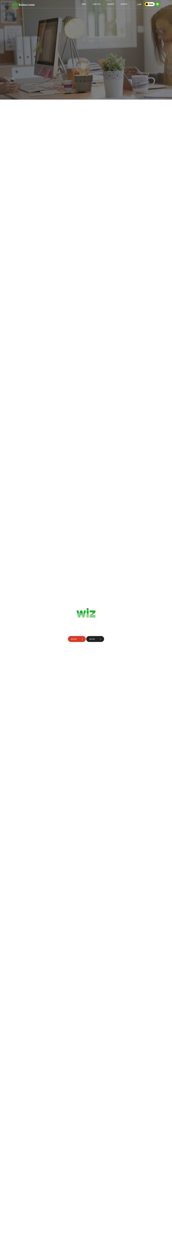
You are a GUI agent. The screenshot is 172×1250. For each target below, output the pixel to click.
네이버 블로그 (157, 4)
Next (164, 625)
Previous (7, 625)
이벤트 (83, 4)
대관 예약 (92, 639)
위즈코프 (138, 4)
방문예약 (110, 4)
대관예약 (124, 4)
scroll (86, 1242)
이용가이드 (97, 4)
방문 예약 (74, 639)
